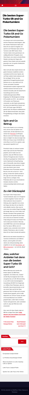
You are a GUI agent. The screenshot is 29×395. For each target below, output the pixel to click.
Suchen (5, 336)
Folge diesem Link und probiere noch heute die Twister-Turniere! (14, 314)
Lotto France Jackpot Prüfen (11, 367)
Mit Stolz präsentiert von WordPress (9, 390)
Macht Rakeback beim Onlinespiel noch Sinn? (21, 324)
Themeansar (14, 392)
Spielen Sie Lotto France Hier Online (13, 371)
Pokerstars (13, 133)
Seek (22, 341)
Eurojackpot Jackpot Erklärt (10, 353)
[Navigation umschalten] (15, 5)
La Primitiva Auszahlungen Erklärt (12, 357)
